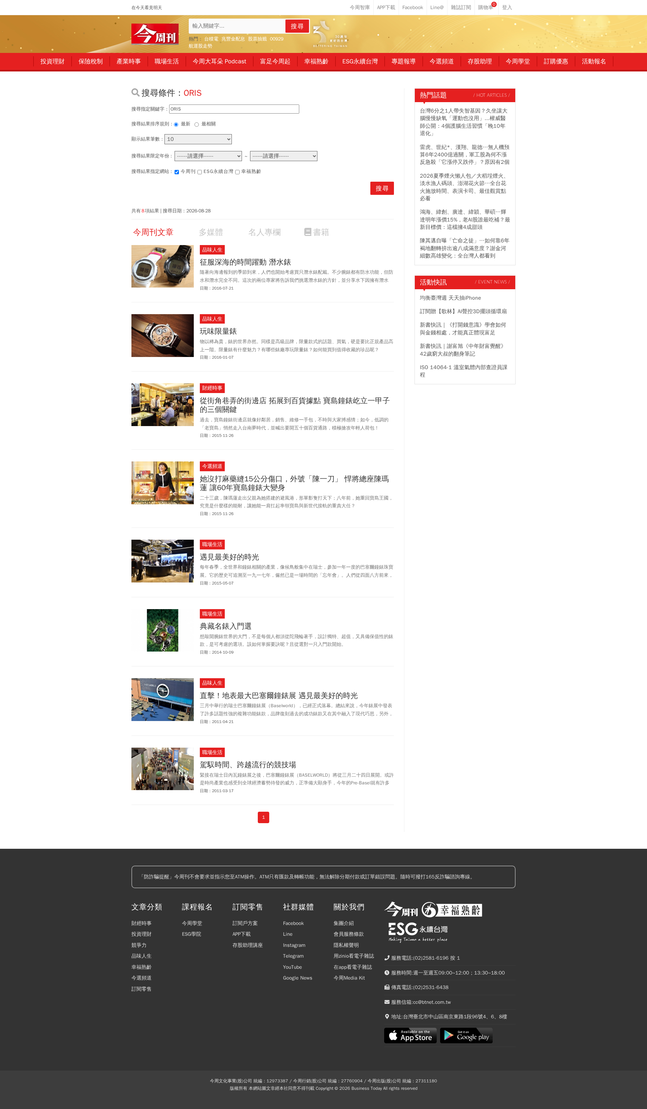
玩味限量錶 (218, 331)
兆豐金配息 (233, 39)
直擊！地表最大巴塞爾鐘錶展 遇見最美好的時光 (279, 695)
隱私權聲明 (346, 945)
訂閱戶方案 (245, 923)
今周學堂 (192, 923)
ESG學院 (191, 934)
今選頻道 (141, 978)
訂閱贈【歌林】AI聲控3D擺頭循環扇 (463, 311)
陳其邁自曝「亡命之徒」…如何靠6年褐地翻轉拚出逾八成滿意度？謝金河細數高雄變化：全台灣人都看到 (465, 248)
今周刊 (188, 171)
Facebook (293, 923)
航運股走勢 (200, 46)
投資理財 (141, 934)
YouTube (292, 967)
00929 (276, 39)
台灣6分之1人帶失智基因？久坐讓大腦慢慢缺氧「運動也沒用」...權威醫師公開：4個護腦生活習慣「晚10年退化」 (463, 122)
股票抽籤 (257, 39)
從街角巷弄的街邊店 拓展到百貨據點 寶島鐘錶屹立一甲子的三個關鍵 (295, 405)
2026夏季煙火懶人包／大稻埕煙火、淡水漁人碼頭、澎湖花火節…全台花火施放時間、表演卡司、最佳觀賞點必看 (464, 187)
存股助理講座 (248, 945)
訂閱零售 (141, 989)
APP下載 (242, 934)
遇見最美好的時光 (229, 557)
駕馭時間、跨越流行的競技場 (248, 764)
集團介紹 (344, 923)
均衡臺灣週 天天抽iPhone (450, 298)
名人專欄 (264, 232)
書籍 (321, 232)
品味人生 (141, 956)
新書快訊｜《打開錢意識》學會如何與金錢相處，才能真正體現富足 (463, 329)
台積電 (211, 39)
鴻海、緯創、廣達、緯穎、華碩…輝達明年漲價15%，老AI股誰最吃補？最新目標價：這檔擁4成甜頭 (465, 220)
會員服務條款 (349, 934)
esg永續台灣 (218, 171)
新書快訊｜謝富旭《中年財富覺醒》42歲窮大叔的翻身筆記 (463, 350)
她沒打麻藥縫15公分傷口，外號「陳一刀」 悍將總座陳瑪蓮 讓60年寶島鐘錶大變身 (294, 483)
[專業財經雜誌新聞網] (155, 34)
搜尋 (297, 26)
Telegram (293, 956)
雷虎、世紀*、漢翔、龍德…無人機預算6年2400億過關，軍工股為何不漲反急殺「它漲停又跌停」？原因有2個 (465, 155)
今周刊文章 (153, 232)
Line (287, 934)
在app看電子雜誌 (353, 967)
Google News (297, 978)
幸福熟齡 (251, 171)
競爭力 (139, 945)
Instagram (294, 945)
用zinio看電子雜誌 (354, 956)
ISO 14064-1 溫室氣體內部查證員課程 (463, 371)
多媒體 (211, 232)
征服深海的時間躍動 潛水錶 (245, 262)
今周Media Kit (349, 978)
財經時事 (141, 923)
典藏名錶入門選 (226, 626)
